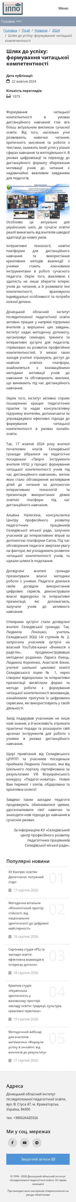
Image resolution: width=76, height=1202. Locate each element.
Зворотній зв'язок (35, 1159)
